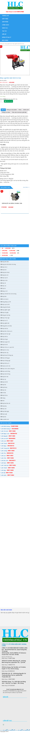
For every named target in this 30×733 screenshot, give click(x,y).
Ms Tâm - (8, 458)
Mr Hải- (7, 472)
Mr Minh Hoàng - (10, 426)
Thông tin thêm (6, 112)
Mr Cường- (8, 450)
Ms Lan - (7, 455)
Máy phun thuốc (6, 272)
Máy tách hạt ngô (6, 334)
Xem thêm (15, 190)
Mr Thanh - (8, 443)
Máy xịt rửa (4, 280)
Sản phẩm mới (5, 187)
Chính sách (26, 109)
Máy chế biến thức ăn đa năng (9, 293)
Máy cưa (4, 285)
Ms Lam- (7, 441)
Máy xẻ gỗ (4, 414)
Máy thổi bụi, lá (5, 363)
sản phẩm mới (5, 419)
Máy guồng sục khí (6, 301)
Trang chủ (2, 43)
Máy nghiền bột (8, 43)
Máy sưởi (4, 408)
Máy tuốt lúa (5, 328)
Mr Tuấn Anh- (9, 465)
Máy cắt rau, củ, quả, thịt (8, 347)
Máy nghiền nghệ (6, 309)
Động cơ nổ (4, 291)
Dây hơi (4, 288)
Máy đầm (4, 296)
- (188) (10, 250)
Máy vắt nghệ (5, 312)
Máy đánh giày (5, 411)
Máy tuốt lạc (5, 336)
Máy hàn (4, 384)
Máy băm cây (5, 352)
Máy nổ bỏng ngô (6, 360)
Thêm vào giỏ (9, 101)
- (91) (10, 253)
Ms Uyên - (8, 475)
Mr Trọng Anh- (9, 448)
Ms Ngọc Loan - (9, 433)
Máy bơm (4, 269)
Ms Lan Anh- (8, 438)
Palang (3, 398)
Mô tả (3, 109)
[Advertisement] (15, 229)
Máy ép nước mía (6, 366)
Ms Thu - (7, 453)
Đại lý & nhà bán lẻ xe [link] (7, 656)
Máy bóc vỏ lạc (5, 350)
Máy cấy (4, 379)
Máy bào (4, 416)
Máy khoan (4, 387)
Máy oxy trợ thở (6, 304)
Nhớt (3, 400)
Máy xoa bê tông (6, 371)
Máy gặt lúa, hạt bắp (7, 325)
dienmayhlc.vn (15, 5)
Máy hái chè (5, 344)
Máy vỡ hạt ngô (5, 317)
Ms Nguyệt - (8, 436)
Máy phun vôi (5, 275)
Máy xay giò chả (6, 342)
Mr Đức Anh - (9, 460)
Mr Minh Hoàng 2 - (10, 428)
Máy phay (4, 406)
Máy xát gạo (5, 339)
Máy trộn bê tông (6, 374)
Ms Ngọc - (8, 446)
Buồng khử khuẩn (6, 307)
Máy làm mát (5, 376)
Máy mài (4, 390)
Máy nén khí (5, 382)
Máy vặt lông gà (6, 358)
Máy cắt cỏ (4, 267)
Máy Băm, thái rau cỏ (7, 331)
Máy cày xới (5, 277)
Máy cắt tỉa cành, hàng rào (8, 368)
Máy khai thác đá (6, 403)
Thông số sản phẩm (11, 109)
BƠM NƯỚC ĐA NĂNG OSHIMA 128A (12, 203)
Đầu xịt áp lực (5, 299)
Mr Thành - (8, 468)
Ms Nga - (7, 470)
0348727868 (20, 11)
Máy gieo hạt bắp (6, 315)
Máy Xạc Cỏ (4, 320)
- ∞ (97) (7, 255)
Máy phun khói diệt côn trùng (9, 264)
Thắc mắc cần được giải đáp (19, 112)
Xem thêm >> (26, 187)
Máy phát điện (5, 261)
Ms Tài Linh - (8, 431)
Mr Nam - (8, 463)
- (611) (8, 248)
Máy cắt (4, 283)
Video (19, 109)
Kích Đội (4, 392)
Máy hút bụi (5, 395)
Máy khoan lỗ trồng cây (7, 355)
